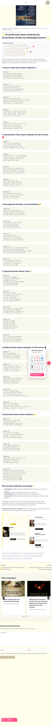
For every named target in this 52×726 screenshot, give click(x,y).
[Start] (2, 28)
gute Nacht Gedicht (39, 553)
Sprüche (17, 32)
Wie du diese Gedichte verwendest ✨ (15, 55)
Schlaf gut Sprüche (18, 558)
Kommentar (4, 632)
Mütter (12, 527)
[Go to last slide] (4, 598)
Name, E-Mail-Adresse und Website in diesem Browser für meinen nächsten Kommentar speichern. (24, 653)
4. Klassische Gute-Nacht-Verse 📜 (14, 50)
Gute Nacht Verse (17, 555)
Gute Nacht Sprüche (7, 555)
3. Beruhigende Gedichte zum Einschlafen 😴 (16, 48)
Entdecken (13, 539)
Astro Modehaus (39, 517)
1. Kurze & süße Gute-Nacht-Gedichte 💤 (15, 45)
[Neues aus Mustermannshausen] (39, 540)
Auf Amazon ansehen (21, 539)
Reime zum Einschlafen (8, 558)
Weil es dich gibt (27, 558)
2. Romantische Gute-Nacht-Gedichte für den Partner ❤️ (19, 46)
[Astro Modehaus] (39, 523)
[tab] (23, 616)
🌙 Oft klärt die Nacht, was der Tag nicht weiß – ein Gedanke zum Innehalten (40, 567)
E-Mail (29, 650)
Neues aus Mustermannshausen (40, 534)
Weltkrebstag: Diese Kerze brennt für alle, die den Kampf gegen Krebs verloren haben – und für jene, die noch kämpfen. (38, 603)
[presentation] (13, 588)
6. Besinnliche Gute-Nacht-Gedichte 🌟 (15, 53)
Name (3, 650)
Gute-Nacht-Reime (27, 555)
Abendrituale (5, 553)
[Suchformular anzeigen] (26, 3)
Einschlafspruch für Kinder (15, 553)
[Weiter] (48, 598)
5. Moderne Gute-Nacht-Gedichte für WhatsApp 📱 (18, 51)
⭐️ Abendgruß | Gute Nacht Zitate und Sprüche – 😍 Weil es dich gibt (12, 567)
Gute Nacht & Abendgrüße (8, 32)
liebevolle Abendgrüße (37, 555)
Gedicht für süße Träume (28, 553)
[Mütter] (15, 532)
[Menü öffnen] (47, 2)
